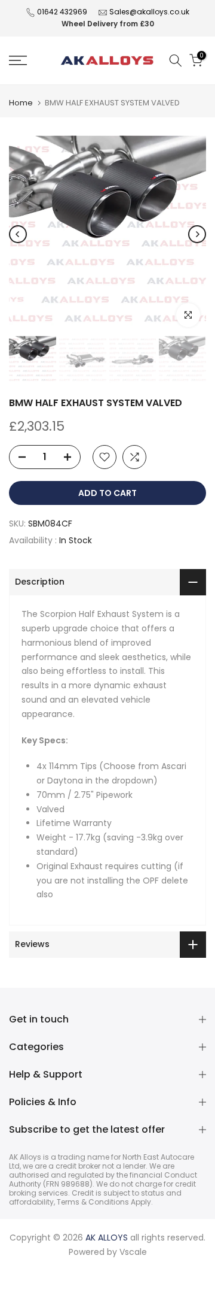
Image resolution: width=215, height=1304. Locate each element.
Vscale (133, 1252)
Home (21, 102)
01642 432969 (62, 12)
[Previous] (18, 234)
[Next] (197, 234)
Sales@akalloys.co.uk (149, 12)
